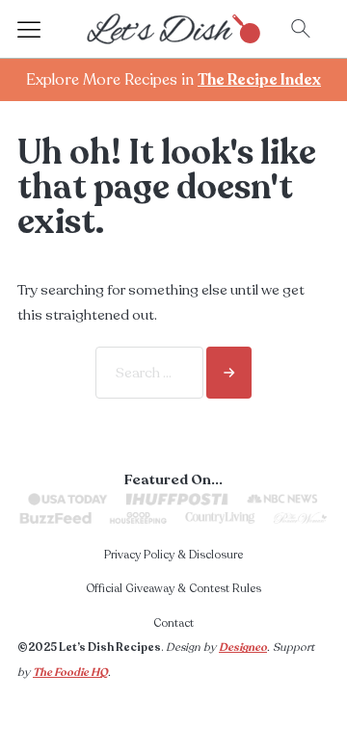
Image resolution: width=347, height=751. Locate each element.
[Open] (46, 28)
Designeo (243, 647)
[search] (229, 373)
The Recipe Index (259, 80)
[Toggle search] (301, 29)
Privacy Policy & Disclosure (173, 554)
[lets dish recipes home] (173, 28)
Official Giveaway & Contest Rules (173, 588)
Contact (173, 623)
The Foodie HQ (70, 672)
